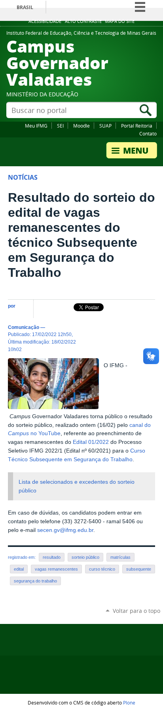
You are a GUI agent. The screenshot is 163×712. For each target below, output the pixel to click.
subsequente (138, 569)
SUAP (105, 125)
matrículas (120, 557)
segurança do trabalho (35, 581)
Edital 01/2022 (91, 442)
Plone (129, 702)
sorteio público (85, 557)
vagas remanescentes (56, 569)
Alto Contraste (83, 21)
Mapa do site (120, 21)
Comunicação (23, 327)
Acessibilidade (44, 21)
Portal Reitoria (136, 125)
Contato (148, 133)
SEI (60, 125)
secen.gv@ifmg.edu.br (65, 530)
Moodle (81, 125)
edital (19, 569)
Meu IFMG (36, 125)
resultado (52, 557)
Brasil (25, 7)
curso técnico (102, 569)
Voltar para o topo (136, 610)
